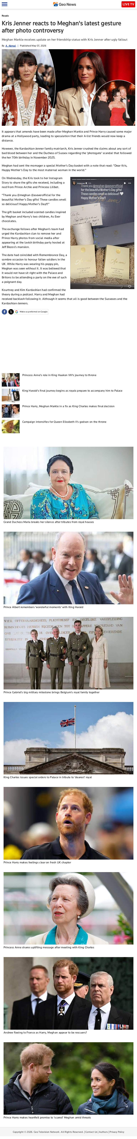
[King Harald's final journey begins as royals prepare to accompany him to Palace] (11, 395)
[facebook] (4, 311)
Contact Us (91, 1131)
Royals (5, 15)
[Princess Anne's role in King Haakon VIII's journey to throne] (11, 380)
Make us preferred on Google (33, 311)
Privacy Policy (117, 1131)
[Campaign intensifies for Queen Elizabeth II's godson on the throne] (11, 426)
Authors (103, 1131)
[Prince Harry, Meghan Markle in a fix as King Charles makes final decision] (11, 411)
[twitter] (11, 311)
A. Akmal (11, 45)
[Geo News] (64, 4)
